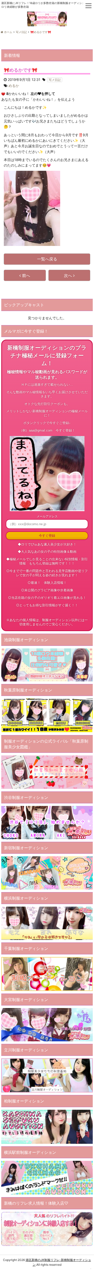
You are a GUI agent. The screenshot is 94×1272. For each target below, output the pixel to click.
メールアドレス (47, 516)
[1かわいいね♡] (3, 94)
